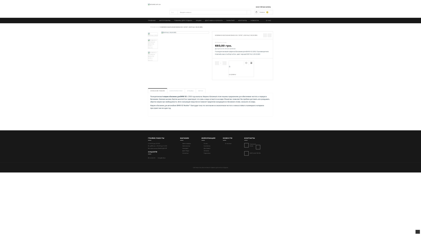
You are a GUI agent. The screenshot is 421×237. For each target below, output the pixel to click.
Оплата (206, 151)
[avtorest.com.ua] (157, 4)
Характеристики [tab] (176, 91)
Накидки (185, 148)
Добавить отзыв (220, 42)
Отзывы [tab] (190, 91)
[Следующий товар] (269, 35)
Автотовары (186, 143)
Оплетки (185, 153)
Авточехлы (186, 146)
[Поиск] (249, 12)
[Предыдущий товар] (265, 35)
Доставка (207, 148)
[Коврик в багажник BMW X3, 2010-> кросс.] (153, 44)
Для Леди (185, 151)
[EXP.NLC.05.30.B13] (153, 34)
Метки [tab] (200, 91)
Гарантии (207, 153)
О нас (206, 143)
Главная (154, 27)
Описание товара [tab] (157, 91)
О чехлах (228, 143)
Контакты (207, 146)
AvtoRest (207, 167)
